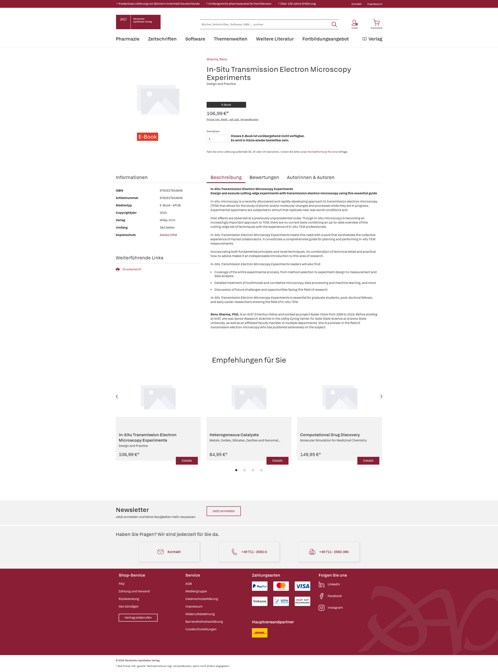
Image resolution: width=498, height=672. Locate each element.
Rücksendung (129, 599)
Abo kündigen (129, 606)
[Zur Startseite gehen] (138, 22)
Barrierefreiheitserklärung (204, 622)
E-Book (226, 105)
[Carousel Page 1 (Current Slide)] (236, 470)
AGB (188, 584)
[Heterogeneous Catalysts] (249, 396)
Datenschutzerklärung (201, 599)
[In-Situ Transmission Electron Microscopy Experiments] (158, 396)
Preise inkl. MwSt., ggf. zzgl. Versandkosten (233, 119)
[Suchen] (334, 24)
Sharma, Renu (217, 59)
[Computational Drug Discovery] (339, 396)
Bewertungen (264, 177)
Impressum (374, 4)
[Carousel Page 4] (261, 470)
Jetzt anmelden (223, 511)
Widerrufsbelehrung (200, 614)
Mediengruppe (196, 591)
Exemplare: (213, 131)
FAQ (121, 584)
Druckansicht (132, 269)
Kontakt (356, 4)
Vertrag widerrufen (138, 618)
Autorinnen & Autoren (311, 177)
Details (187, 461)
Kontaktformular (318, 151)
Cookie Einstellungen (201, 629)
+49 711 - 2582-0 (254, 552)
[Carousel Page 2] (245, 470)
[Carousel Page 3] (253, 470)
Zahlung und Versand (134, 591)
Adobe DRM (168, 235)
